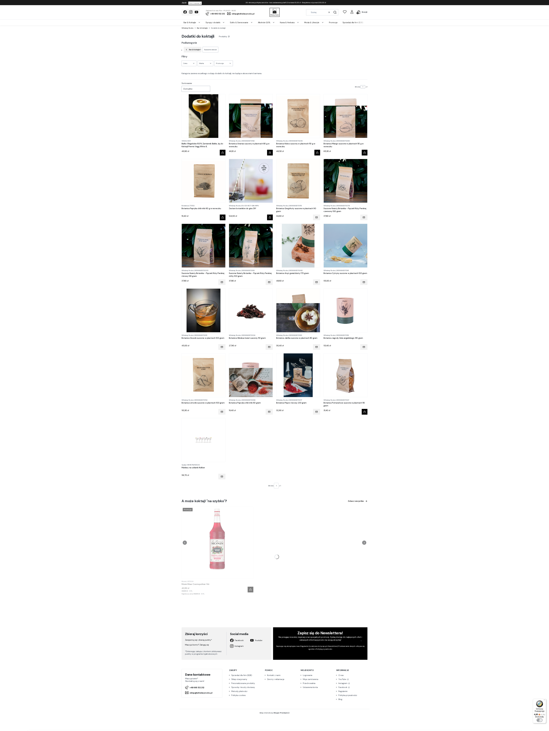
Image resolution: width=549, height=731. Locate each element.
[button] (335, 12)
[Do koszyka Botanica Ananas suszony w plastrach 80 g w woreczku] (270, 152)
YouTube (342, 679)
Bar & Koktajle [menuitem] (190, 22)
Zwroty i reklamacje (275, 679)
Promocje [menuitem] (333, 22)
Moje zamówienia (310, 679)
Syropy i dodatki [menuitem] (213, 22)
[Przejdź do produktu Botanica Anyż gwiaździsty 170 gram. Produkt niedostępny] (298, 246)
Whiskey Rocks (187, 28)
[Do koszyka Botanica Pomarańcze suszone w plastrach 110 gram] (364, 412)
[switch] (539, 720)
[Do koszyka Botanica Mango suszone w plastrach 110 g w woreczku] (364, 152)
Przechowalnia (309, 683)
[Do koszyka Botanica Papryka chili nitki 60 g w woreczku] (222, 217)
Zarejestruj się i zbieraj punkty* (198, 640)
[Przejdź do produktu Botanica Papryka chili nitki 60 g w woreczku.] (203, 181)
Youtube (258, 640)
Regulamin (304, 646)
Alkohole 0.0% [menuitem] (264, 22)
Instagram (239, 646)
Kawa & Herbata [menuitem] (287, 22)
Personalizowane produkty (243, 683)
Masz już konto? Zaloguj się (197, 644)
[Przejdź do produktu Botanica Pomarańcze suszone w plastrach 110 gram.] (345, 375)
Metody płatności (239, 691)
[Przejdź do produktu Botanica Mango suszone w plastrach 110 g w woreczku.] (345, 116)
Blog (340, 699)
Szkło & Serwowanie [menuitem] (239, 22)
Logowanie (307, 675)
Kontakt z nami (273, 675)
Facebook (239, 640)
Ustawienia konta (310, 687)
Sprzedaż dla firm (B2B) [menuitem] (353, 22)
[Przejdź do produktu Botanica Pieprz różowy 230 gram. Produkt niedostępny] (298, 375)
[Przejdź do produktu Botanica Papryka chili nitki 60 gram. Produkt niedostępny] (251, 375)
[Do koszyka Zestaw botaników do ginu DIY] (270, 217)
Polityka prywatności (347, 695)
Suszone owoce (210, 49)
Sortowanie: (187, 83)
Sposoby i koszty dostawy (243, 687)
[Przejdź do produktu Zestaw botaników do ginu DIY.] (251, 181)
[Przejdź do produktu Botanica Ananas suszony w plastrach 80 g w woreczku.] (251, 116)
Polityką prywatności (324, 649)
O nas (341, 675)
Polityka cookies (238, 695)
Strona (357, 87)
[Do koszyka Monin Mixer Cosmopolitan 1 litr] (250, 589)
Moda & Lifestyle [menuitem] (311, 22)
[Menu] (544, 700)
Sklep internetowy (273, 713)
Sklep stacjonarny (239, 679)
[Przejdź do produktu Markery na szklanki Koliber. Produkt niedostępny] (203, 440)
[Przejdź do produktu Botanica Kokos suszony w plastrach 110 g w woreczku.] (298, 116)
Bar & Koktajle (202, 28)
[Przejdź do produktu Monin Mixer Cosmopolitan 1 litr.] (217, 543)
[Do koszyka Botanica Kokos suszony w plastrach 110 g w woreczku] (317, 152)
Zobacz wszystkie (356, 501)
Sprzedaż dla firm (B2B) (241, 675)
